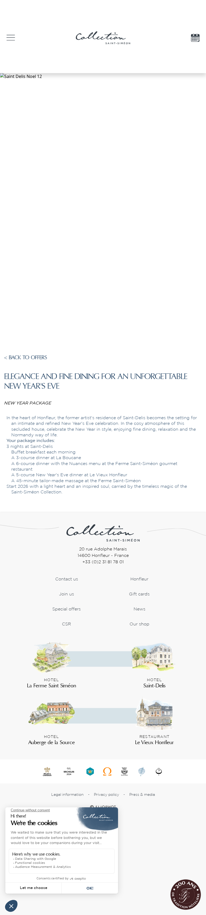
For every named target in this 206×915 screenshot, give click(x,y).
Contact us (66, 579)
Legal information (67, 794)
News (139, 609)
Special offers (66, 609)
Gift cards (139, 594)
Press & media (142, 794)
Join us (66, 594)
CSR (66, 624)
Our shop (139, 624)
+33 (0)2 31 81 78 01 (103, 562)
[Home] (103, 532)
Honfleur (139, 579)
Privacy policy (106, 794)
